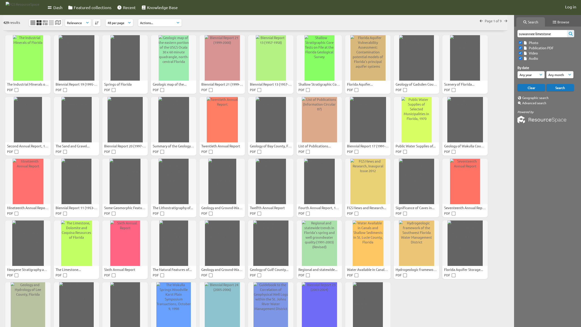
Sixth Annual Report (120, 269)
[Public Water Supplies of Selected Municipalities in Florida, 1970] (416, 119)
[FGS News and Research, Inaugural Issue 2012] (368, 181)
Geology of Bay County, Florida (274, 146)
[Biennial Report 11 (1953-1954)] (76, 181)
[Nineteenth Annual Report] (28, 181)
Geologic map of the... (170, 84)
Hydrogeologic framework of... (420, 269)
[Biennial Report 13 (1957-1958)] (270, 58)
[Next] (505, 21)
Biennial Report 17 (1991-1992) (370, 146)
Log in (570, 6)
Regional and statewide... (318, 269)
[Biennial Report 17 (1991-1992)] (368, 119)
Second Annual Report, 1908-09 (31, 146)
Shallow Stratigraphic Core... (320, 84)
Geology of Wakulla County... (466, 146)
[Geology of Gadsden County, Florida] (416, 58)
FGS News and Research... (367, 208)
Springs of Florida (118, 84)
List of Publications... (315, 146)
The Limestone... (69, 269)
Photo (532, 42)
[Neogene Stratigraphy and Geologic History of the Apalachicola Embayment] (28, 243)
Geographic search (535, 98)
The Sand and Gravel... (73, 146)
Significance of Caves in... (415, 208)
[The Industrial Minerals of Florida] (28, 58)
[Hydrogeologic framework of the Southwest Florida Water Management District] (416, 243)
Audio (532, 58)
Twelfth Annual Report (268, 208)
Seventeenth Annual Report (466, 208)
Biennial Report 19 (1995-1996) (79, 84)
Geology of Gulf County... (269, 269)
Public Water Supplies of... (416, 146)
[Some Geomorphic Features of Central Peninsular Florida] (125, 181)
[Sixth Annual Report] (125, 243)
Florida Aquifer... (360, 84)
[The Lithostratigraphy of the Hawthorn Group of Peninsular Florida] (173, 181)
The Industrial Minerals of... (28, 84)
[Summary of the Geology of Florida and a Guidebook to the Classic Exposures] (173, 119)
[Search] (570, 33)
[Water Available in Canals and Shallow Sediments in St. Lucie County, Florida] (368, 243)
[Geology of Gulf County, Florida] (270, 243)
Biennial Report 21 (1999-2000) (225, 84)
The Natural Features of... (172, 269)
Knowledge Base (162, 7)
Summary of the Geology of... (175, 146)
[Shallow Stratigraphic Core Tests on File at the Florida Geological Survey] (319, 58)
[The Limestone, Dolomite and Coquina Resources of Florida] (76, 243)
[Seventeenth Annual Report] (465, 181)
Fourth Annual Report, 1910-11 (322, 208)
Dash (57, 7)
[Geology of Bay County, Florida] (270, 119)
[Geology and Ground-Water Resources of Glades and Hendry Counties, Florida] (222, 181)
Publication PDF (540, 48)
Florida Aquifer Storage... (464, 269)
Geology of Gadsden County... (419, 84)
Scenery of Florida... (459, 84)
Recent (129, 7)
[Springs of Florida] (125, 58)
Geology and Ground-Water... (224, 208)
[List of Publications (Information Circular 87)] (319, 119)
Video (532, 53)
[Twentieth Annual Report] (222, 119)
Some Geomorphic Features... (127, 208)
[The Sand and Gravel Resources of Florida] (76, 119)
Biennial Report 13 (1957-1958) (273, 84)
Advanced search (534, 103)
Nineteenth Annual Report (28, 208)
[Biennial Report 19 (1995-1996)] (76, 58)
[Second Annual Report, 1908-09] (28, 119)
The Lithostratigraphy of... (173, 208)
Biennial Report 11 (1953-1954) (79, 208)
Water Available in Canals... (368, 269)
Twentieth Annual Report (221, 146)
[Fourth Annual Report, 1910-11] (319, 181)
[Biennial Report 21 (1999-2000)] (222, 58)
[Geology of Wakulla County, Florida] (465, 119)
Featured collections (92, 7)
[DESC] (97, 22)
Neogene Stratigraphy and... (29, 269)
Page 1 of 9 (493, 21)
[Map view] (58, 23)
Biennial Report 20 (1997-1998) (128, 146)
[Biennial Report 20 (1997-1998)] (125, 119)
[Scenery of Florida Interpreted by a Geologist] (465, 58)
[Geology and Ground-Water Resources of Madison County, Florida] (222, 243)
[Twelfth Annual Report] (270, 181)
